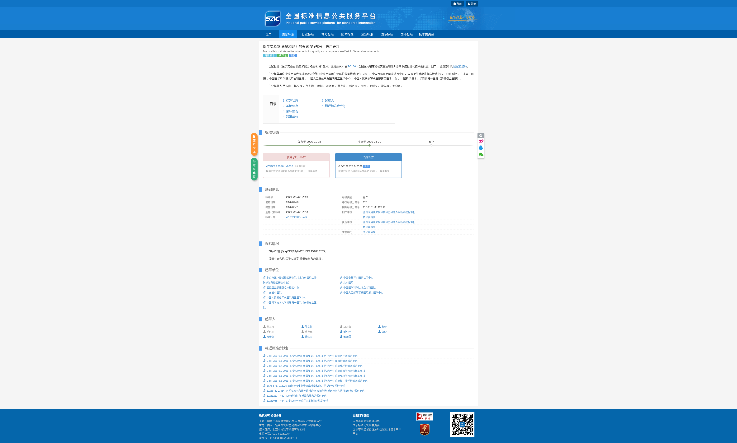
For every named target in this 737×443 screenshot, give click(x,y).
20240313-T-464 (298, 217)
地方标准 (327, 34)
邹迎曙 (347, 336)
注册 (473, 3)
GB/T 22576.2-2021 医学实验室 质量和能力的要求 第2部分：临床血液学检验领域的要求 (316, 370)
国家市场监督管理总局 (366, 420)
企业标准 (367, 34)
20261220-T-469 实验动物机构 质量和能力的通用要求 (296, 395)
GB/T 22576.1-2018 (281, 166)
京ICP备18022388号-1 (283, 437)
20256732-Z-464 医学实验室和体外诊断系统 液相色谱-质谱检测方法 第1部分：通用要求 (315, 390)
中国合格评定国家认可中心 (358, 277)
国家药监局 (460, 66)
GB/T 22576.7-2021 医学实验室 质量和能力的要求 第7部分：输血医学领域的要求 (312, 355)
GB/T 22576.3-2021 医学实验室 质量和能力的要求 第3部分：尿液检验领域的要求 (312, 360)
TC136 (352, 66)
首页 (268, 34)
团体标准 (347, 34)
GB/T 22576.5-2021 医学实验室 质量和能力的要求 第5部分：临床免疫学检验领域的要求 (316, 375)
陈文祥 (308, 326)
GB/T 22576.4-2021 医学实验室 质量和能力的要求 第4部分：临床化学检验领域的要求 (315, 365)
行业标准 (308, 34)
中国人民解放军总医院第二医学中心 (363, 292)
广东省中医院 (274, 292)
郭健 (384, 326)
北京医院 (348, 282)
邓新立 (270, 336)
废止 (431, 141)
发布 (309, 141)
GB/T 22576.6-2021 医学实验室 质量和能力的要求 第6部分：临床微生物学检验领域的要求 (317, 380)
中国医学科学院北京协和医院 (359, 287)
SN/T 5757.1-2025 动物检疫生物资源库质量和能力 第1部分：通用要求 (306, 385)
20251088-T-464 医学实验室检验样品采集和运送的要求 (297, 400)
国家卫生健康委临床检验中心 (283, 287)
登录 (459, 3)
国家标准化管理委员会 (366, 425)
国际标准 (387, 34)
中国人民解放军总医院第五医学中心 (287, 297)
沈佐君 (308, 336)
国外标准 (407, 34)
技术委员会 (426, 34)
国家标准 (288, 34)
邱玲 (384, 331)
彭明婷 (347, 331)
